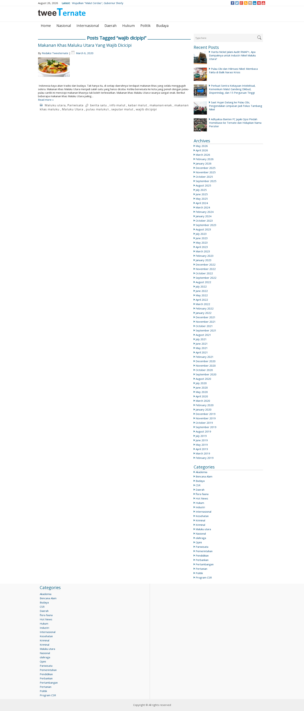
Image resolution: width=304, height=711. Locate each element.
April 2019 (202, 449)
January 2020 (203, 409)
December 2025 (206, 168)
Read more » (46, 99)
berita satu (98, 105)
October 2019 (204, 422)
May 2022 (202, 295)
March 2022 (203, 304)
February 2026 (205, 159)
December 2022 (206, 264)
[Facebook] (232, 3)
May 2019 (202, 444)
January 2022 (203, 313)
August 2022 (203, 282)
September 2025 (206, 181)
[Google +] (241, 3)
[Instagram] (250, 3)
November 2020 (206, 365)
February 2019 (205, 458)
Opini (199, 542)
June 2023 (202, 238)
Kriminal (200, 520)
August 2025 (203, 185)
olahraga (201, 538)
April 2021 (202, 352)
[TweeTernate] (62, 13)
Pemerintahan (204, 551)
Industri (200, 507)
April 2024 (202, 203)
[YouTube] (263, 3)
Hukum (128, 25)
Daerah (110, 25)
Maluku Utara (72, 109)
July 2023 (201, 233)
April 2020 (202, 396)
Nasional (63, 25)
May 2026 (202, 146)
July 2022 (201, 286)
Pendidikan (202, 555)
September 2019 (206, 427)
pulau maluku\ (97, 109)
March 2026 (203, 154)
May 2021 (202, 348)
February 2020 (205, 405)
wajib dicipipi (146, 109)
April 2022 (202, 299)
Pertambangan (205, 564)
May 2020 (202, 392)
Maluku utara (203, 529)
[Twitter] (237, 3)
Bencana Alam (204, 476)
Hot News (202, 498)
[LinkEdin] (255, 3)
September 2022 (206, 277)
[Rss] (246, 3)
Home (46, 25)
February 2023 (205, 255)
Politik (145, 25)
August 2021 (203, 335)
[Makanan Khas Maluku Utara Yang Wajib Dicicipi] (114, 70)
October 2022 (204, 273)
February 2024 (205, 212)
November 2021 (206, 321)
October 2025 (204, 176)
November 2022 (206, 269)
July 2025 (201, 190)
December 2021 (206, 317)
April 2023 (202, 247)
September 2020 (206, 374)
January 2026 (203, 163)
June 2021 (202, 343)
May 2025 (202, 198)
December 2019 (206, 414)
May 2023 (202, 242)
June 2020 (202, 387)
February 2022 (205, 308)
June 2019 (202, 440)
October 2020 (204, 370)
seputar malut (122, 109)
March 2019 (203, 453)
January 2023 (203, 260)
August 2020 (203, 378)
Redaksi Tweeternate (55, 53)
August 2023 (203, 229)
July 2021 (201, 339)
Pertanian (201, 568)
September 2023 (206, 225)
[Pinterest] (259, 3)
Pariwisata (202, 546)
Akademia (201, 472)
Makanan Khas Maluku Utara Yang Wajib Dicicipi (85, 45)
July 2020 (201, 383)
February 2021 (205, 356)
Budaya (162, 25)
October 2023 (204, 220)
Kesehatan (202, 516)
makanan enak (161, 105)
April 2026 (202, 150)
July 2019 (201, 436)
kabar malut (137, 105)
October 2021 (204, 326)
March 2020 (203, 400)
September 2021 (206, 330)
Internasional (88, 25)
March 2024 (203, 207)
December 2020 (206, 361)
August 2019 (203, 431)
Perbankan (202, 560)
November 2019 (206, 418)
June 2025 (202, 194)
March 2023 (203, 251)
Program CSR (204, 577)
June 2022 (202, 291)
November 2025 (206, 172)
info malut (117, 105)
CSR (198, 485)
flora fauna (202, 494)
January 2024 (203, 216)
